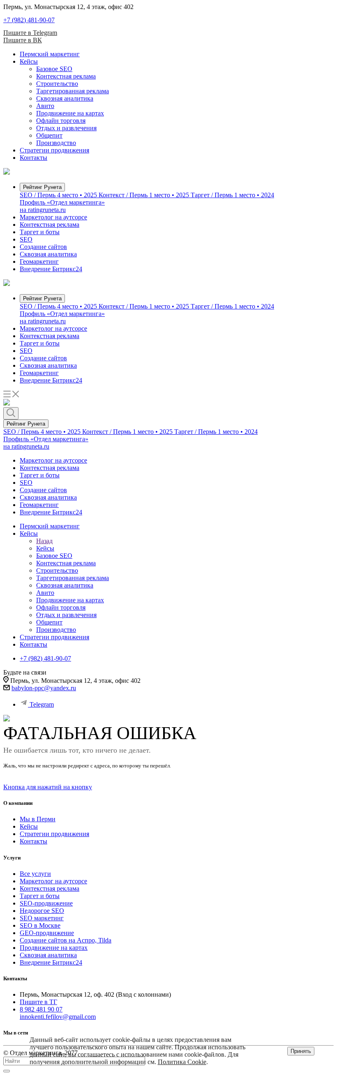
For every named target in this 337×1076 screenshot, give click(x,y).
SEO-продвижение (46, 903)
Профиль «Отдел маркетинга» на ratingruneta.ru (62, 206)
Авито (45, 105)
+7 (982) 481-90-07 (29, 19)
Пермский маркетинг (50, 54)
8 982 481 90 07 (41, 1009)
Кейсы (29, 61)
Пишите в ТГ (38, 1001)
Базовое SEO (54, 68)
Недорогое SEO (42, 910)
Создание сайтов (43, 246)
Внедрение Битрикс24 (51, 268)
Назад (44, 540)
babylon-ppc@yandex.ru (44, 687)
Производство (56, 142)
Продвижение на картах (70, 113)
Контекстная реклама (66, 76)
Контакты (33, 157)
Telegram (42, 704)
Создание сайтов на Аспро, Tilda (65, 940)
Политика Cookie (182, 1061)
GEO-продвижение (47, 932)
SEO (26, 239)
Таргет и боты (40, 231)
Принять (301, 1051)
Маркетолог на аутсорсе (53, 217)
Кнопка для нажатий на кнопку (47, 786)
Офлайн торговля (60, 120)
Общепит (49, 135)
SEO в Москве (40, 925)
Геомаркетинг (39, 261)
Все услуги (35, 873)
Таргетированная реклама (72, 91)
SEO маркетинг (42, 918)
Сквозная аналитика (64, 98)
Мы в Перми (37, 819)
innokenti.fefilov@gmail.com (58, 1016)
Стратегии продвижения (54, 150)
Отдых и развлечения (66, 127)
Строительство (57, 83)
